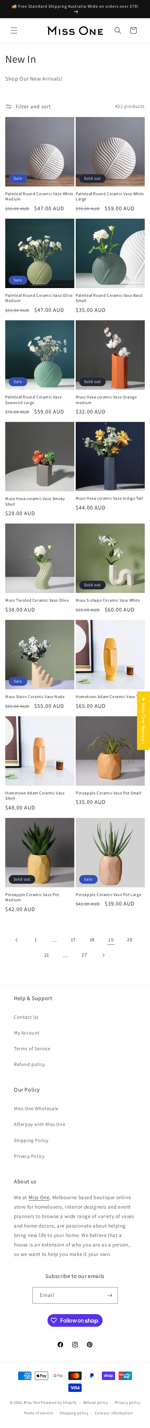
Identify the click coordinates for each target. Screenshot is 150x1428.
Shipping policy (74, 1412)
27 (84, 955)
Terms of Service (32, 1048)
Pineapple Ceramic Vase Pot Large (108, 894)
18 (92, 939)
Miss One (39, 1197)
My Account (27, 1033)
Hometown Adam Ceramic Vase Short (35, 795)
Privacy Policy (29, 1156)
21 (46, 955)
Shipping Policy (31, 1140)
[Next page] (103, 955)
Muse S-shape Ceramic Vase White (108, 600)
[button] (14, 30)
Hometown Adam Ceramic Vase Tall (109, 696)
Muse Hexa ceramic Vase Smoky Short (35, 501)
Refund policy (29, 1064)
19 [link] (110, 939)
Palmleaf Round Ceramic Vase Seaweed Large (33, 399)
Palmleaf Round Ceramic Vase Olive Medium (39, 298)
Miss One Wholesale (36, 1108)
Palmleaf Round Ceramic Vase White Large (110, 196)
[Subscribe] (110, 1295)
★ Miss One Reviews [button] (143, 720)
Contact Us (26, 1017)
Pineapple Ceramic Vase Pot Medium (32, 897)
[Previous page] (16, 940)
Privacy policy (128, 1402)
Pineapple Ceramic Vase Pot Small (108, 792)
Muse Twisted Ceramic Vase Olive (37, 600)
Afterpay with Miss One (39, 1124)
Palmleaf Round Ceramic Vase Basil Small (109, 298)
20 (129, 939)
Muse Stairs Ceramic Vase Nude (35, 696)
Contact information (114, 1412)
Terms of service (38, 1412)
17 (73, 939)
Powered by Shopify (59, 1402)
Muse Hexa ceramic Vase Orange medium (106, 399)
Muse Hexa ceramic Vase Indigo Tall (109, 498)
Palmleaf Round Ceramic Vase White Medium (39, 196)
